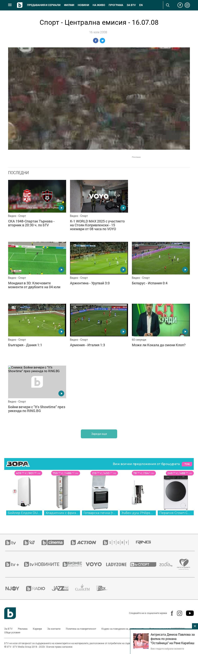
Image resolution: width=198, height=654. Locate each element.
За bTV (131, 5)
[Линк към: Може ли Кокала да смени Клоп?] (161, 333)
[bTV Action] (87, 542)
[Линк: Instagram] (177, 613)
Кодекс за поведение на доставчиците (123, 628)
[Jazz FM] (63, 588)
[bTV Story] (119, 542)
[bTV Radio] (39, 588)
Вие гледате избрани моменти (167, 648)
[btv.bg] (14, 542)
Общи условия (12, 632)
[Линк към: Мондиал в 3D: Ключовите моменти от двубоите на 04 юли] (37, 271)
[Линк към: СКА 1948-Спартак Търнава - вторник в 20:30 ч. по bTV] (37, 209)
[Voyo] (96, 564)
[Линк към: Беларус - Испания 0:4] (161, 271)
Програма (116, 5)
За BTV (8, 628)
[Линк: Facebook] (170, 613)
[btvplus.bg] (14, 564)
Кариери (37, 628)
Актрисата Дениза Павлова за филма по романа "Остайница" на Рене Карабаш (173, 638)
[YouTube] (188, 613)
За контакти (54, 628)
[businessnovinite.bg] (74, 564)
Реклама (22, 628)
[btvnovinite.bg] (42, 564)
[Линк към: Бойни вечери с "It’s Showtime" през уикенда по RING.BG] (37, 395)
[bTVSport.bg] (145, 564)
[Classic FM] (85, 588)
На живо (99, 5)
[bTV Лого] (10, 613)
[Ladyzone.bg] (118, 564)
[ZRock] (105, 588)
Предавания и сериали (44, 5)
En (141, 5)
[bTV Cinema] (56, 542)
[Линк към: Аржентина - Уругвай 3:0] (99, 271)
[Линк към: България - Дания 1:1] (37, 333)
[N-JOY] (15, 588)
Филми (69, 5)
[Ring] (146, 543)
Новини (83, 5)
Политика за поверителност (81, 628)
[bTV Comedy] (32, 542)
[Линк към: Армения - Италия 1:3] (99, 333)
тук (187, 464)
